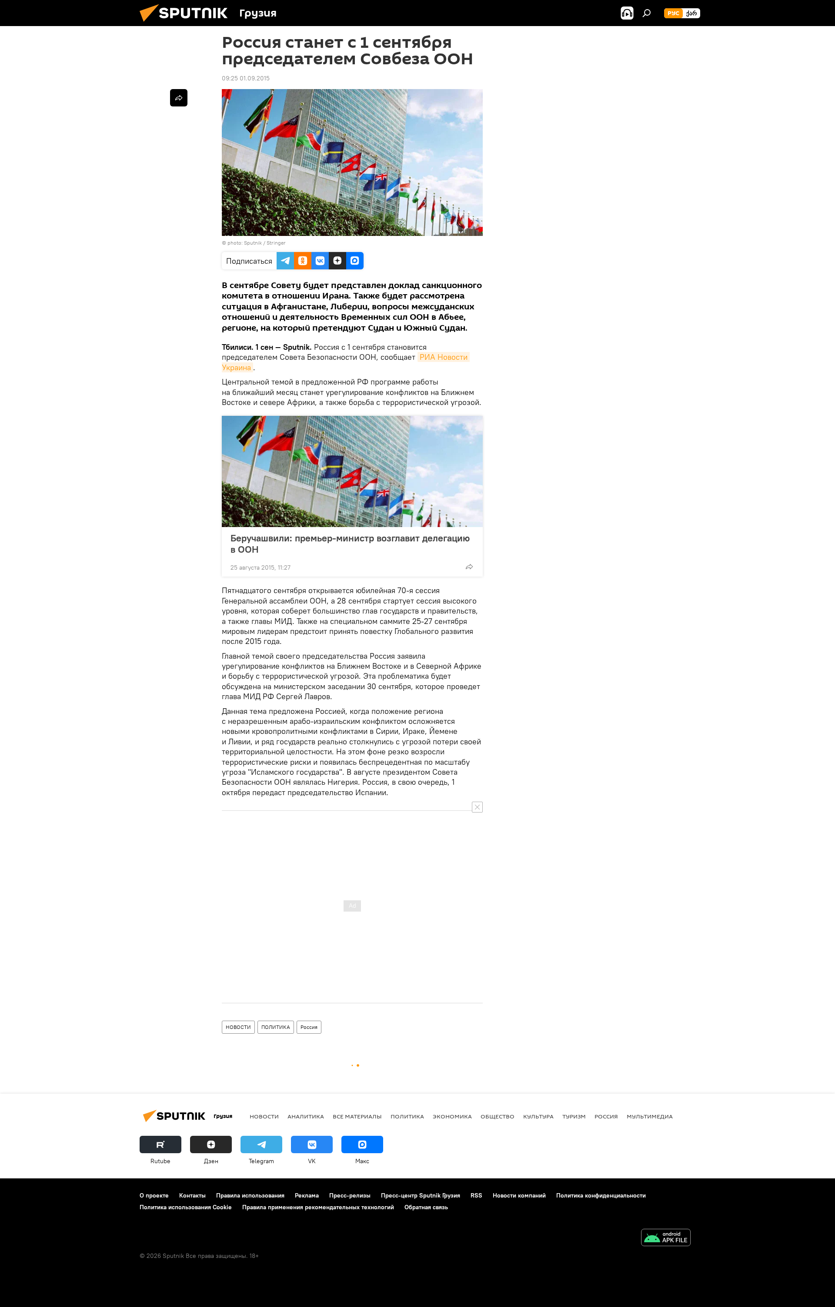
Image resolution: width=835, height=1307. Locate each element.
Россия (309, 1027)
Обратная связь (426, 1207)
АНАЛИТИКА (305, 1116)
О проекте (154, 1195)
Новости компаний (519, 1195)
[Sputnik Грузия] (187, 24)
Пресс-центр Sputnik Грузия (420, 1195)
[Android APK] (665, 1238)
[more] (469, 566)
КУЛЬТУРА (538, 1116)
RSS (476, 1195)
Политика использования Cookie (186, 1207)
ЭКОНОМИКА (452, 1116)
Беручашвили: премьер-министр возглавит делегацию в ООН (350, 543)
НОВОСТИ (238, 1027)
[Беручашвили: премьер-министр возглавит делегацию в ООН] (352, 471)
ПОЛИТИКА (275, 1027)
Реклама (307, 1195)
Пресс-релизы (350, 1195)
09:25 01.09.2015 (246, 78)
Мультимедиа (650, 1116)
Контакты (192, 1195)
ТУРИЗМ (574, 1116)
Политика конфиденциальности (601, 1195)
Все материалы (357, 1116)
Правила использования (250, 1195)
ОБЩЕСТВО (497, 1116)
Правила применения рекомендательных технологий (318, 1207)
